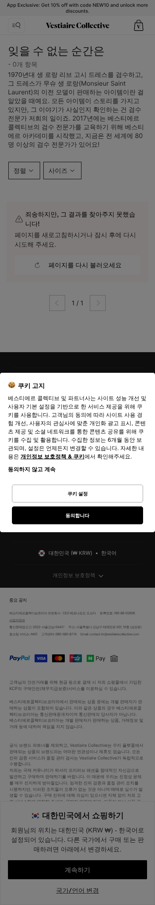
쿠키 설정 (78, 493)
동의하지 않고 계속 (32, 469)
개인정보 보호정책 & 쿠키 (53, 456)
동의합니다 (77, 515)
